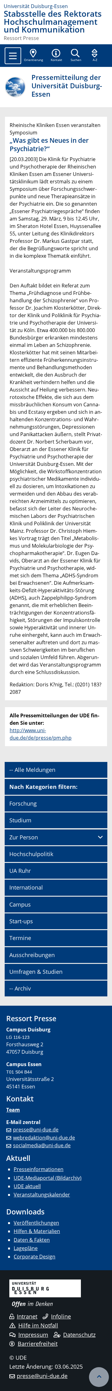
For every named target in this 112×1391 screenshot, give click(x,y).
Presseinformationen (38, 1169)
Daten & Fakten (32, 1239)
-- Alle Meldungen (32, 769)
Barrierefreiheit (38, 1343)
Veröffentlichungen (36, 1222)
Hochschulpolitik (31, 854)
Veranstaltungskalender (42, 1194)
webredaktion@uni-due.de (44, 1137)
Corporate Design (34, 1256)
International (26, 887)
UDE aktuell (27, 1186)
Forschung (23, 803)
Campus (20, 904)
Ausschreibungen (32, 955)
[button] (56, 56)
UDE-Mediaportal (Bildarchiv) (48, 1177)
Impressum (33, 1334)
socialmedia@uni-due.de (42, 1145)
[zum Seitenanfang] (99, 1377)
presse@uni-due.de (35, 1129)
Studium (20, 820)
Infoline (61, 1316)
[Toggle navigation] (13, 55)
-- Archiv (20, 988)
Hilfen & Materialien (37, 1231)
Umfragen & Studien (36, 971)
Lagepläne (26, 1248)
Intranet (27, 1316)
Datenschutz (79, 1334)
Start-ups (21, 921)
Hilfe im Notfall (38, 1325)
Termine (20, 938)
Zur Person (23, 837)
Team (13, 1109)
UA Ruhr (20, 870)
